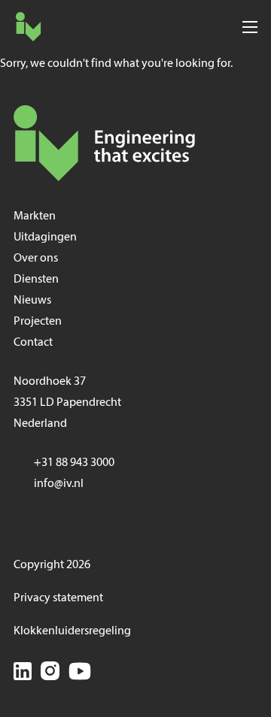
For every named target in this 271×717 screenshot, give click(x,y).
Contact (33, 343)
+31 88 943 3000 (74, 463)
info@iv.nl (59, 484)
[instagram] (50, 673)
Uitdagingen (45, 237)
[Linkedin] (23, 673)
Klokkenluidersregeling (72, 631)
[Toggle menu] (250, 26)
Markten (35, 216)
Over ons (36, 259)
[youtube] (80, 673)
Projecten (38, 322)
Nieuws (32, 301)
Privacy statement (58, 598)
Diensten (36, 280)
